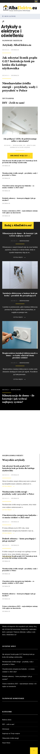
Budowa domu (17, 145)
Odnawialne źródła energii (10, 738)
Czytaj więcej (19, 257)
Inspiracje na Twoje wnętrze (20, 147)
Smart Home (6, 743)
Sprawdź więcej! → (20, 156)
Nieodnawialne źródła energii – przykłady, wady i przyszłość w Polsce (19, 87)
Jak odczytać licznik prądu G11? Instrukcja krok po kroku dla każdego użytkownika (19, 63)
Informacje (15, 49)
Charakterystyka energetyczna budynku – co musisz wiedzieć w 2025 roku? (18, 186)
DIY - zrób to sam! (29, 145)
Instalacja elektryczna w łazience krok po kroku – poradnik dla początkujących (20, 294)
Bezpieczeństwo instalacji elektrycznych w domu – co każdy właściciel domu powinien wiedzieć (20, 355)
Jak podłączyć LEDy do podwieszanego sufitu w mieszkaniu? (20, 140)
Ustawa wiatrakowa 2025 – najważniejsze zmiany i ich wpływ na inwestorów (20, 212)
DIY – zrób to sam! (8, 724)
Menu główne (10, 16)
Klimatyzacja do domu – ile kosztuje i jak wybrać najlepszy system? (20, 234)
